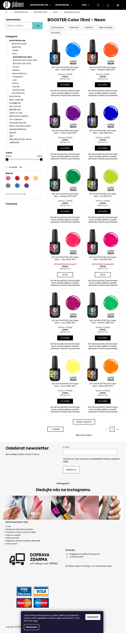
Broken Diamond (19, 73)
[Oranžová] (26, 178)
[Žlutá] (35, 178)
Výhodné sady (18, 90)
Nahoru (56, 429)
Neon (14, 53)
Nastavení (31, 627)
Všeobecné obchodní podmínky (19, 529)
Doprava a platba (13, 535)
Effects (15, 83)
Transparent (17, 76)
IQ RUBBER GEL (15, 103)
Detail (65, 274)
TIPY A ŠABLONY (16, 119)
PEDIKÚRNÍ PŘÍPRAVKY (18, 129)
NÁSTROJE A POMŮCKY (18, 116)
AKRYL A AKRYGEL (16, 100)
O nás (8, 526)
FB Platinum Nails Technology (78, 566)
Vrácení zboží (11, 543)
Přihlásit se (71, 470)
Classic (15, 50)
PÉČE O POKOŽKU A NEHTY (20, 126)
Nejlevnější (74, 27)
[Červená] (17, 178)
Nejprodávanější (105, 27)
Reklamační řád (12, 538)
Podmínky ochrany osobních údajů (21, 532)
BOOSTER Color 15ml (22, 57)
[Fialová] (26, 185)
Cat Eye (15, 67)
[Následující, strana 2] (112, 429)
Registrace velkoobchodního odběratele (23, 541)
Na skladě (15, 167)
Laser (14, 80)
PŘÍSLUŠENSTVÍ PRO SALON (20, 139)
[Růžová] (8, 178)
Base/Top (16, 47)
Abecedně (55, 32)
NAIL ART (12, 132)
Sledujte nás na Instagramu (63, 489)
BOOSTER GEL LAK (17, 40)
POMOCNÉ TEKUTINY (17, 123)
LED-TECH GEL (15, 106)
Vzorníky (16, 86)
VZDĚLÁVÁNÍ (14, 142)
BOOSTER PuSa (18, 93)
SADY (11, 136)
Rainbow (16, 70)
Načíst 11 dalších (84, 422)
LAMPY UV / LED (15, 113)
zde (35, 620)
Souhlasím (93, 617)
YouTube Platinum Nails (101, 566)
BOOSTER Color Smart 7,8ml (25, 60)
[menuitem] (40, 5)
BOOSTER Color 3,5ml (22, 63)
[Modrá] (17, 185)
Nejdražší (89, 27)
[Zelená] (8, 185)
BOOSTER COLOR (19, 44)
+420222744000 (76, 557)
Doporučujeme (57, 27)
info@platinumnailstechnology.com (84, 554)
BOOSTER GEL (15, 96)
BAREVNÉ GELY (15, 109)
